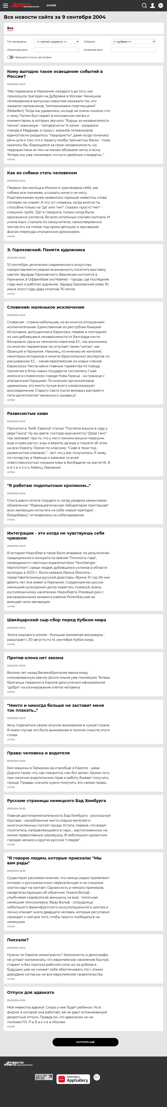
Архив (11, 160)
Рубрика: (90, 41)
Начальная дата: (17, 49)
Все (10, 28)
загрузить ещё (85, 1042)
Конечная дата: (93, 49)
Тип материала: (17, 41)
